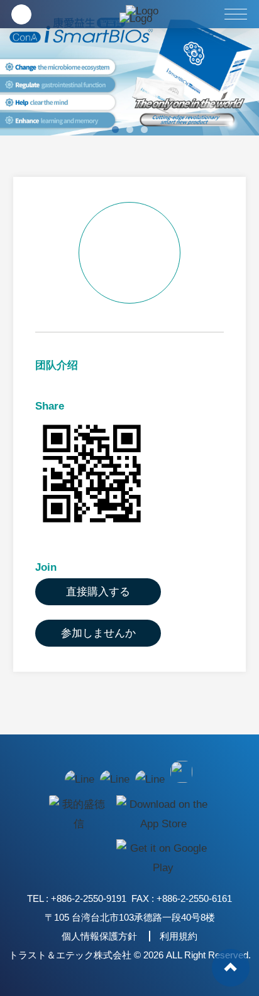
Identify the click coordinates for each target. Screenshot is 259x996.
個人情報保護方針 (99, 936)
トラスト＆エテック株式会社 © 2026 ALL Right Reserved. (130, 955)
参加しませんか (98, 633)
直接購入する (98, 592)
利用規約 (178, 936)
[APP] (78, 814)
